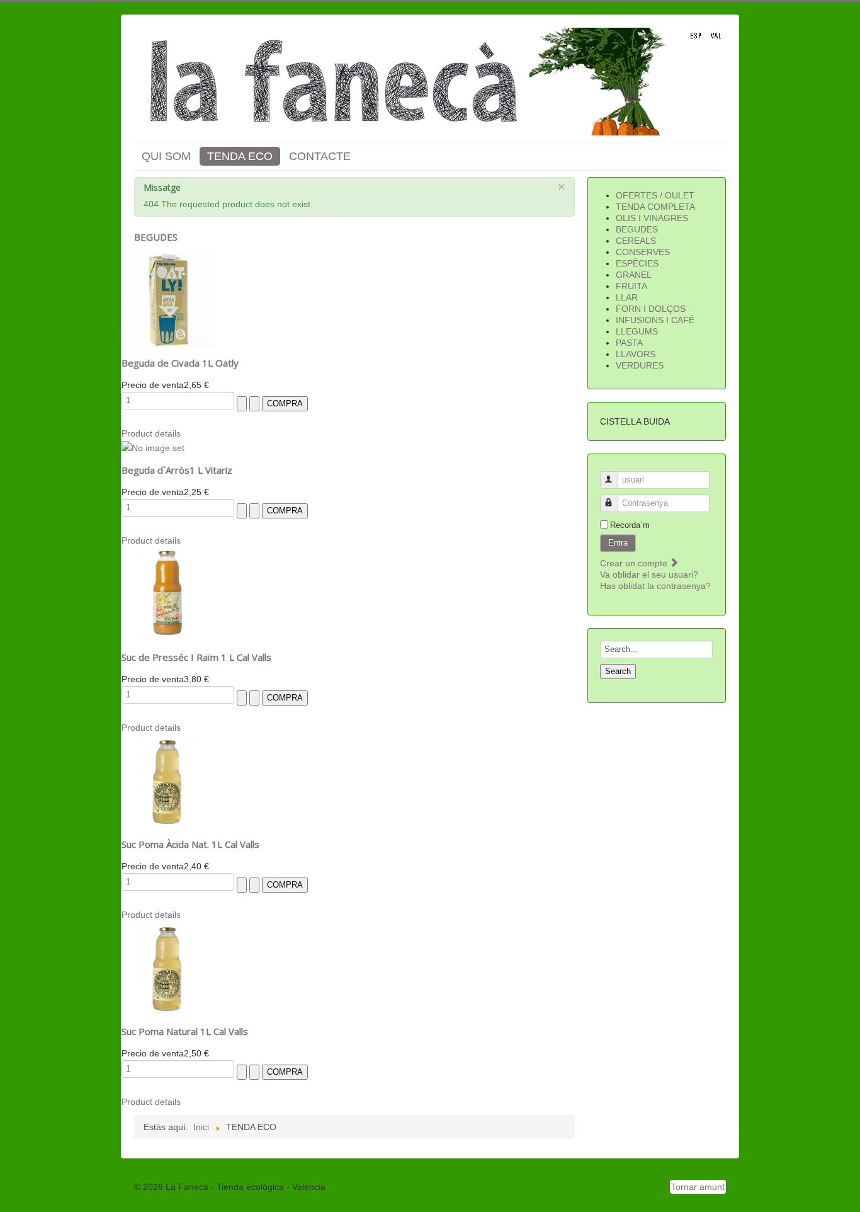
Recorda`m (630, 525)
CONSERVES (643, 252)
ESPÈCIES (637, 263)
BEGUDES (637, 229)
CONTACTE (320, 156)
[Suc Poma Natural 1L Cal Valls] (169, 968)
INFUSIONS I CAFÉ (655, 320)
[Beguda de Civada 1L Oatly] (169, 300)
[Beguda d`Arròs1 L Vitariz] (153, 447)
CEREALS (636, 241)
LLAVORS (635, 354)
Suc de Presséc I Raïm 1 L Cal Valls (196, 657)
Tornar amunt (698, 1187)
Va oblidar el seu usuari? (649, 574)
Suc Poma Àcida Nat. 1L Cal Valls (190, 844)
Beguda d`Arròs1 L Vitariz (177, 470)
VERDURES (640, 365)
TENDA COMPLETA (655, 207)
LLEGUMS (637, 331)
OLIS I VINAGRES (652, 218)
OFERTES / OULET (655, 195)
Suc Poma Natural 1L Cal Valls (185, 1031)
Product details (151, 433)
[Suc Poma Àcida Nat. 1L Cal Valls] (169, 781)
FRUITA (631, 286)
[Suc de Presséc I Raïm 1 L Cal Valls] (169, 594)
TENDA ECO (240, 156)
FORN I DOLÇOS (651, 309)
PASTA (629, 343)
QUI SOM (166, 156)
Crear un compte (635, 563)
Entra (618, 542)
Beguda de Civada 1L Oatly (180, 363)
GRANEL (634, 275)
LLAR (627, 297)
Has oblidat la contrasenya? (655, 586)
